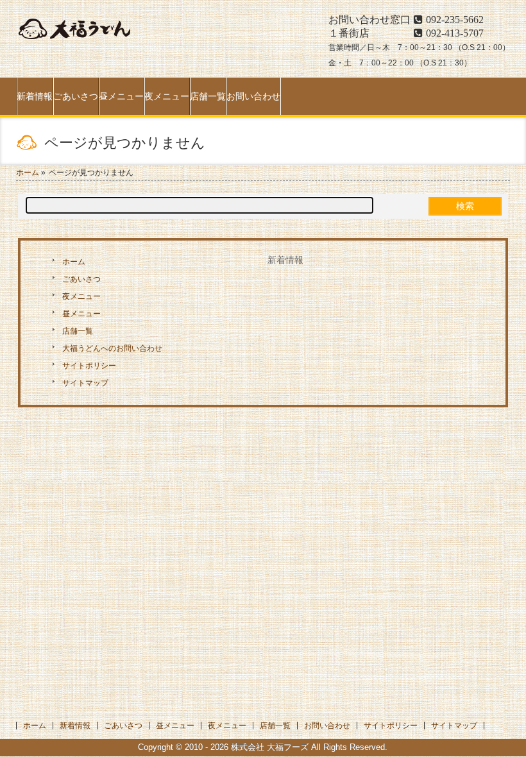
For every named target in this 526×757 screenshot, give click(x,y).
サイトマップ (85, 382)
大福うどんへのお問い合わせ (112, 348)
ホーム (73, 261)
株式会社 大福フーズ (270, 747)
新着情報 (285, 260)
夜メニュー (81, 296)
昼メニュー (81, 313)
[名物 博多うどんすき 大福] (74, 40)
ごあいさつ (81, 279)
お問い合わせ (327, 725)
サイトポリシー (89, 365)
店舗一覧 (77, 331)
